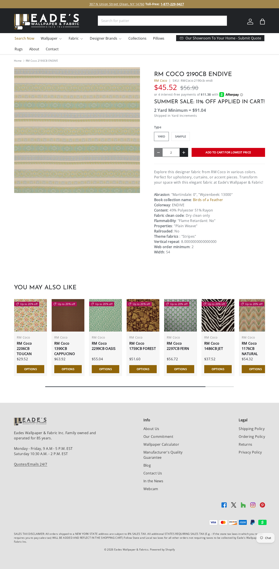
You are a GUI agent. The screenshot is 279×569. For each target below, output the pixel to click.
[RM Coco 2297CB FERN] (180, 315)
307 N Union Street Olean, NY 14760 (117, 4)
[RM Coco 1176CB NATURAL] (255, 315)
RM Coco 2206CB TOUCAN (24, 348)
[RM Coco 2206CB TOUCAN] (30, 315)
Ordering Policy (252, 436)
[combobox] (162, 21)
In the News (153, 481)
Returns (245, 444)
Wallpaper (49, 38)
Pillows (158, 38)
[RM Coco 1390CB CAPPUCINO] (68, 315)
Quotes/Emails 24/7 (30, 464)
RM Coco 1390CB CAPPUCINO (64, 348)
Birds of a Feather (208, 199)
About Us (151, 428)
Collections (137, 38)
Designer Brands (103, 38)
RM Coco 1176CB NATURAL (250, 348)
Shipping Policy (252, 428)
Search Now (24, 38)
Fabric (74, 38)
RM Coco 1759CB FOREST (142, 346)
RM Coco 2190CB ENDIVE (42, 60)
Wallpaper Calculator (161, 444)
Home (18, 60)
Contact (52, 49)
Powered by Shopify (162, 549)
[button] (262, 21)
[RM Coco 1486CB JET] (218, 315)
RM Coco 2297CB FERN (178, 346)
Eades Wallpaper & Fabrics (131, 549)
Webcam (150, 488)
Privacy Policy (250, 452)
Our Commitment (158, 436)
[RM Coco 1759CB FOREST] (143, 315)
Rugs (19, 49)
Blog (147, 465)
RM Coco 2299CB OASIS (104, 346)
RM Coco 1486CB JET (213, 346)
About (34, 49)
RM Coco (160, 80)
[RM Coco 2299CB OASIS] (105, 315)
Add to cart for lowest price (228, 152)
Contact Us (152, 473)
